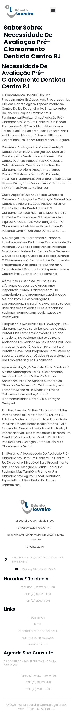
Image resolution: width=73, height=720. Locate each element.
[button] (53, 10)
